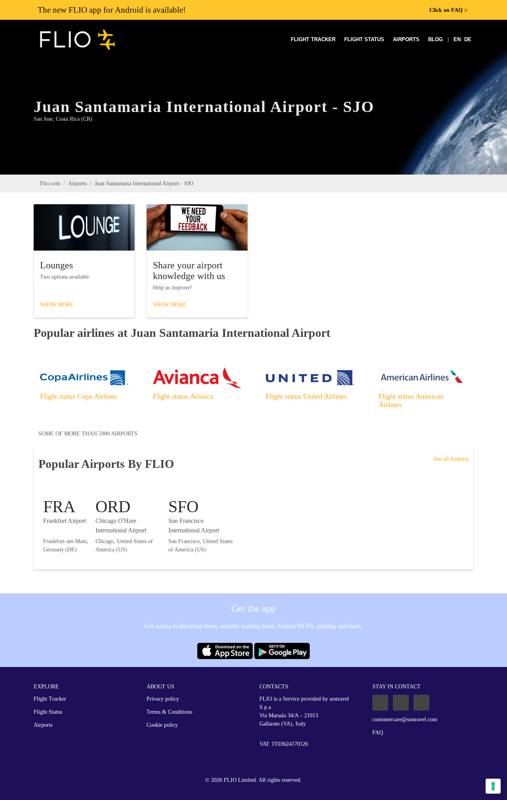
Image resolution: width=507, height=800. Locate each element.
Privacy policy (163, 699)
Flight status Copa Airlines (78, 396)
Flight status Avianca (183, 396)
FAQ (377, 732)
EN (457, 39)
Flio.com (50, 183)
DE (467, 39)
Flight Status (364, 39)
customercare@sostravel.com (404, 719)
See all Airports (451, 459)
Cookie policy (162, 725)
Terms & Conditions (169, 712)
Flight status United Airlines (306, 396)
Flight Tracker (313, 39)
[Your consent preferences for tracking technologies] (493, 786)
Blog (435, 39)
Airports (406, 39)
